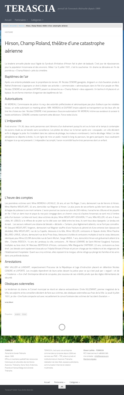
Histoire (21, 26)
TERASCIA (30, 8)
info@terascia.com (101, 356)
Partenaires (20, 20)
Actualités (13, 26)
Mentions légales (89, 359)
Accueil (8, 20)
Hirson (24, 314)
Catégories (36, 20)
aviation (17, 314)
